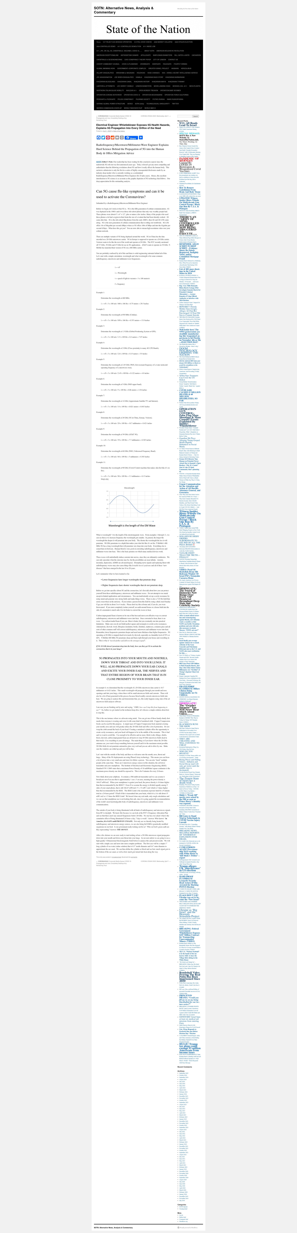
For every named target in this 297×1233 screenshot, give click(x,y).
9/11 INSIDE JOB (149, 46)
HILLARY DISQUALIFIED (105, 73)
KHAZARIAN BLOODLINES (106, 81)
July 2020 (182, 1182)
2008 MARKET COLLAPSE (163, 42)
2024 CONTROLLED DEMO (106, 46)
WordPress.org (183, 1221)
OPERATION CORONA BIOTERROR (109, 95)
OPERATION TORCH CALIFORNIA (177, 95)
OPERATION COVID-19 (132, 95)
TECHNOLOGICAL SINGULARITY (158, 104)
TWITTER (175, 104)
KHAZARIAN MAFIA (159, 81)
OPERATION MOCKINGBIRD (152, 95)
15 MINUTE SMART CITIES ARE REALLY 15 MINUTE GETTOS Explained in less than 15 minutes (189, 891)
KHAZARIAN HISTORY (142, 81)
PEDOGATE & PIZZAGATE (106, 99)
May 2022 (182, 1136)
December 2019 (183, 1196)
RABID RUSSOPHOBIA (175, 99)
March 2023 (182, 1115)
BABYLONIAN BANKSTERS (162, 55)
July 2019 (182, 1200)
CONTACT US (173, 59)
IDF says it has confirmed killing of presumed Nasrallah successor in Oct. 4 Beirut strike (189, 991)
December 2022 (183, 1121)
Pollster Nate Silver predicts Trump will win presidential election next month (189, 405)
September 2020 (183, 1177)
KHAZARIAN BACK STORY (153, 77)
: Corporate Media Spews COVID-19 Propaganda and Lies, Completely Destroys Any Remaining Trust (113, 118)
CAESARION (196, 55)
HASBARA (175, 68)
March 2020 (182, 1190)
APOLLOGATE (146, 55)
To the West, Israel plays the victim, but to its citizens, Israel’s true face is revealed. (189, 985)
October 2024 (183, 1075)
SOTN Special (183, 1207)
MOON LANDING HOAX (162, 86)
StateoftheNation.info (188, 139)
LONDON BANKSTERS (144, 86)
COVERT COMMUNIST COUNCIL (108, 64)
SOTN (98, 161)
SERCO (130, 104)
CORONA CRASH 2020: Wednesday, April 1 (156, 116)
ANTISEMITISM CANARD (129, 55)
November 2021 (183, 1148)
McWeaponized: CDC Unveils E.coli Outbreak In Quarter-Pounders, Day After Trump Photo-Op (189, 862)
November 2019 (183, 1198)
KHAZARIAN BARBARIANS (175, 77)
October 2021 (183, 1150)
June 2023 (182, 1109)
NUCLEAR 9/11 (131, 90)
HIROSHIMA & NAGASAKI (125, 73)
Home (98, 42)
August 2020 (183, 1179)
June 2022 (182, 1134)
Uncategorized (116, 857)
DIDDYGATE (156, 64)
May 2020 (182, 1186)
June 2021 (182, 1159)
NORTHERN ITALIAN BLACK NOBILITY (110, 90)
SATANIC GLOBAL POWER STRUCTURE (111, 104)
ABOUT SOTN (149, 51)
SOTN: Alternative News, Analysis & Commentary (124, 9)
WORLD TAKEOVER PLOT (133, 108)
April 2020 (182, 1188)
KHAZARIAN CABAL (125, 81)
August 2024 (183, 1079)
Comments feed (183, 1219)
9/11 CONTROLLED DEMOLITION (129, 46)
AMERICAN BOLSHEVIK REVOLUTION (170, 51)
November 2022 (183, 1123)
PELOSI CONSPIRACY (126, 99)
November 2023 (183, 1098)
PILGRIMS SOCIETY (143, 99)
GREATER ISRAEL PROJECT (158, 68)
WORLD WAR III (150, 108)
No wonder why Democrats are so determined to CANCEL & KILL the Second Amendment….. (189, 843)
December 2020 (183, 1171)
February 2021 (183, 1167)
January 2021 (183, 1169)
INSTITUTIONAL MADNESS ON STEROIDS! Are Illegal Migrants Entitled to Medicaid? (189, 699)
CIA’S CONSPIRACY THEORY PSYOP (137, 59)
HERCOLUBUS (186, 68)
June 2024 (182, 1083)
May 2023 (182, 1111)
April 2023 (182, 1113)
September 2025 (183, 1073)
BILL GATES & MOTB (181, 55)
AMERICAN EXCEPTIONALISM (107, 55)
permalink (134, 857)
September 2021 (183, 1152)
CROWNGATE (145, 64)
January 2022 (183, 1144)
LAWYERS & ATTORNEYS (106, 86)
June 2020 (182, 1184)
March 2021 (182, 1165)
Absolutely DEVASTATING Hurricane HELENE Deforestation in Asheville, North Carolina (189, 549)
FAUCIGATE (167, 64)
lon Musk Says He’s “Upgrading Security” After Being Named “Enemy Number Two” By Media (189, 826)
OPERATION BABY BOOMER (170, 90)
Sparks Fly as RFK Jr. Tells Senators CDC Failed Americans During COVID (189, 129)
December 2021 (183, 1146)
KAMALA (139, 77)
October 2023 (183, 1100)
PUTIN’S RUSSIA (159, 99)
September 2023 (183, 1102)
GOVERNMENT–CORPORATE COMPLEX (131, 68)
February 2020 (183, 1192)
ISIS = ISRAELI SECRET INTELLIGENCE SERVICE (180, 73)
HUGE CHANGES (153, 73)
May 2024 (182, 1086)
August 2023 (183, 1104)
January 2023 (183, 1119)
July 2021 (182, 1157)
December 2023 (183, 1096)
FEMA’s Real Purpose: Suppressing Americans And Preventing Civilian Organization (189, 371)
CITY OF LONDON (159, 59)
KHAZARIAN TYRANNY (176, 81)
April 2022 (182, 1138)
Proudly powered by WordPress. (189, 1227)
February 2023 (183, 1117)
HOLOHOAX (141, 73)
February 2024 (183, 1092)
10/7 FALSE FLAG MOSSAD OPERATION (117, 42)
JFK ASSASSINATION (104, 77)
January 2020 (183, 1194)
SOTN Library (139, 104)
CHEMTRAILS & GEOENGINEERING (109, 59)
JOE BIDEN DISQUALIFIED (124, 77)
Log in (181, 1215)
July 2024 (182, 1081)
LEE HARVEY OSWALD (125, 86)
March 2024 (182, 1090)
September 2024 (183, 1077)
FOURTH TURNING (180, 64)
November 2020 (183, 1173)
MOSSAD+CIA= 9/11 (180, 86)
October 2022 (183, 1125)
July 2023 (182, 1106)
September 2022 (183, 1127)
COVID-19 (130, 64)
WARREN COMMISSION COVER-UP (109, 108)
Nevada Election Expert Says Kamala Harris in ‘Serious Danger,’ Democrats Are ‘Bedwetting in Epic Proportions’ (190, 774)
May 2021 (182, 1161)
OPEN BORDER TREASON (148, 90)
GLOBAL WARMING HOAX (106, 68)
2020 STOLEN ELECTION (183, 42)
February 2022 (183, 1142)
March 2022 (182, 1140)
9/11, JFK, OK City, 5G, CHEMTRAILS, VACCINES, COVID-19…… (119, 51)
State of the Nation (119, 131)
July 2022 (182, 1131)
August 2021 (183, 1154)
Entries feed (182, 1217)
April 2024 (182, 1088)
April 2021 (182, 1163)
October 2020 (183, 1175)
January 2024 (183, 1094)
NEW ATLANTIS (194, 86)
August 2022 (183, 1129)
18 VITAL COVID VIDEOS (143, 42)
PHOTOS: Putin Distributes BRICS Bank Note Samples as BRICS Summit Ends (189, 213)
